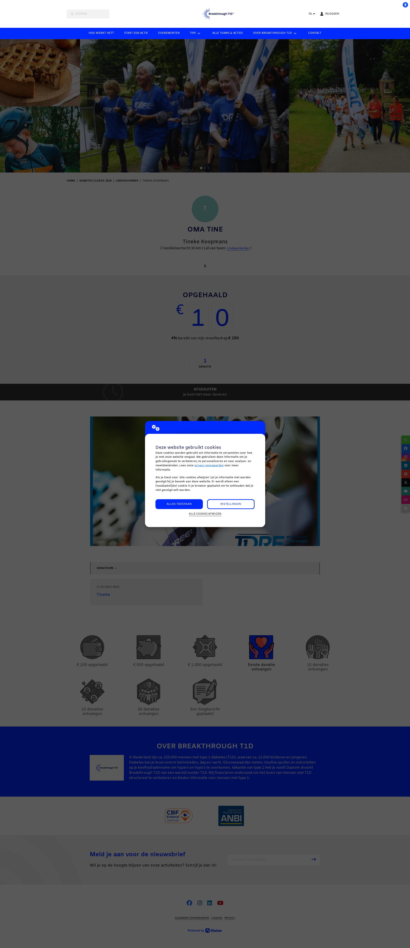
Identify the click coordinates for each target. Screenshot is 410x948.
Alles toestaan (179, 504)
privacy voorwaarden (209, 465)
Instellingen (230, 504)
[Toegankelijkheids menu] (405, 4)
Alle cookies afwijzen (205, 514)
